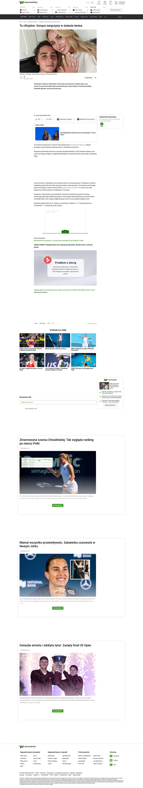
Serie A (64, 761)
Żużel (52, 17)
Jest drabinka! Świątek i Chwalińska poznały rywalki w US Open (56, 369)
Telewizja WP (45, 775)
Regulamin (79, 773)
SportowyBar (42, 323)
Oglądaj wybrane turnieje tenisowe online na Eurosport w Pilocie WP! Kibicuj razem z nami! (64, 290)
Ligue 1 (50, 763)
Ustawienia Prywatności (62, 773)
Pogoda (22, 775)
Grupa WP (30, 773)
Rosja (36, 323)
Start (21, 21)
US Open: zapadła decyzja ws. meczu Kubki (31, 369)
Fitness (22, 763)
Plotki (51, 775)
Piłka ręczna (84, 17)
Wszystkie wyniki (115, 10)
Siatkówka (45, 17)
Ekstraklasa (51, 756)
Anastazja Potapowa (32, 21)
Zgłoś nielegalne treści (31, 408)
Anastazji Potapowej (78, 145)
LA (105, 17)
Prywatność (50, 773)
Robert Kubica (82, 758)
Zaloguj (122, 2)
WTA (76, 203)
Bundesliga (65, 758)
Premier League (52, 758)
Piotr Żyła (81, 763)
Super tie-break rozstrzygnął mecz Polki (82, 369)
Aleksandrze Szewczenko (71, 187)
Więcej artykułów (110, 405)
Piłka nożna (32, 17)
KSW (21, 766)
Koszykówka (93, 17)
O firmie (37, 773)
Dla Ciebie (24, 17)
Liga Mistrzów (66, 756)
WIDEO (77, 17)
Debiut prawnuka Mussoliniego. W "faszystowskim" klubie (114, 386)
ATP (43, 205)
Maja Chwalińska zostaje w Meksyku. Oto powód (82, 349)
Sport (70, 775)
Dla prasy (43, 773)
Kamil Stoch (96, 756)
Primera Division (52, 761)
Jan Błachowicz (97, 761)
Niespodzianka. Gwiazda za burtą (55, 348)
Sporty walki (69, 17)
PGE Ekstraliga (66, 763)
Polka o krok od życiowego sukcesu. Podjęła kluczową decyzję (31, 349)
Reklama (72, 773)
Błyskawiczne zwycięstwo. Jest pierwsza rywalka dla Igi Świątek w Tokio (59, 240)
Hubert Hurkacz (97, 763)
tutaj (52, 784)
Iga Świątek (81, 761)
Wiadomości (63, 775)
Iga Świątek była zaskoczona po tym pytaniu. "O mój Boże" (77, 134)
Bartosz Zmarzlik (98, 758)
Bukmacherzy (59, 17)
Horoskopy (29, 775)
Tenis (38, 17)
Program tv (36, 775)
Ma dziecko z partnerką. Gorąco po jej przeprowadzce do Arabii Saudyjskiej (111, 396)
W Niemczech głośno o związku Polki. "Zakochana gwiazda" (111, 392)
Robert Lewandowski (84, 756)
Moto (100, 17)
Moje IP (56, 775)
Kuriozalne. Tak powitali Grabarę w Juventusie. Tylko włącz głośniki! (111, 401)
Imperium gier (77, 775)
